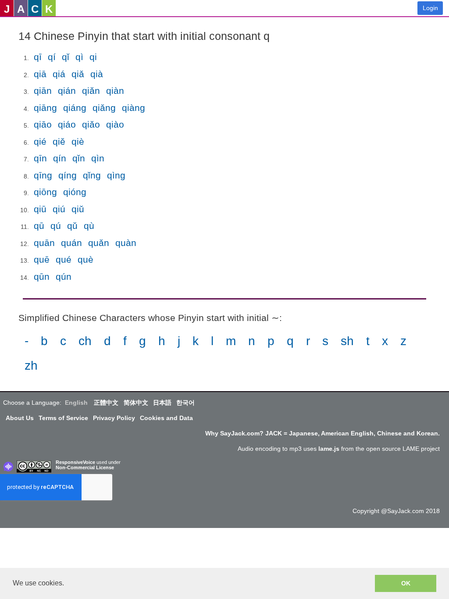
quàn (125, 243)
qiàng (133, 108)
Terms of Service (63, 417)
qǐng (92, 175)
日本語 (162, 402)
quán (71, 243)
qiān (43, 91)
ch (85, 341)
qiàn (115, 91)
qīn (40, 158)
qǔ (72, 226)
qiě (59, 141)
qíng (67, 175)
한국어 (185, 402)
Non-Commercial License (85, 467)
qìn (97, 158)
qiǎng (104, 108)
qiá (59, 74)
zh (31, 365)
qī (38, 57)
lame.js (328, 448)
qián (67, 91)
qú (55, 226)
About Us (20, 417)
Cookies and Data (166, 417)
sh (347, 341)
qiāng (45, 108)
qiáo (67, 124)
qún (63, 276)
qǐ (65, 57)
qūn (42, 276)
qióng (74, 192)
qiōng (45, 192)
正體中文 (106, 402)
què (85, 259)
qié (40, 141)
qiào (115, 124)
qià (96, 74)
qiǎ (77, 74)
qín (59, 158)
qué (63, 259)
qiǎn (91, 91)
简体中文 (136, 402)
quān (44, 243)
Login (430, 7)
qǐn (78, 158)
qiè (77, 141)
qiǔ (77, 209)
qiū (40, 209)
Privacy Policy (114, 417)
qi (93, 57)
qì (79, 57)
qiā (40, 74)
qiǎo (91, 124)
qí (52, 57)
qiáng (74, 108)
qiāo (43, 124)
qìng (116, 175)
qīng (43, 175)
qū (39, 226)
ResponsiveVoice (75, 462)
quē (42, 259)
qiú (59, 209)
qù (89, 226)
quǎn (98, 243)
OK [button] (405, 583)
